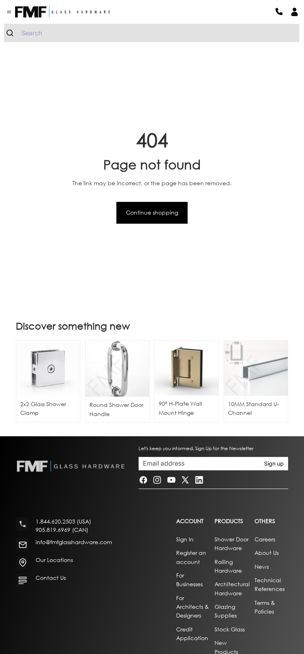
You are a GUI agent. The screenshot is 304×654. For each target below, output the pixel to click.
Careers (265, 539)
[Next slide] (140, 369)
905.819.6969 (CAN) (62, 529)
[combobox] (151, 33)
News (262, 566)
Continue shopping (152, 212)
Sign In (185, 539)
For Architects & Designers (192, 606)
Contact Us (51, 577)
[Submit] (12, 33)
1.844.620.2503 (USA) (63, 521)
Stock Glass (230, 629)
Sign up (274, 463)
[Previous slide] (94, 369)
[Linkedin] (199, 480)
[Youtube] (171, 480)
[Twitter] (185, 480)
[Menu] (9, 12)
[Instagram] (157, 480)
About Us (267, 552)
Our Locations (54, 560)
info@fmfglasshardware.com (74, 542)
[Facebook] (143, 480)
